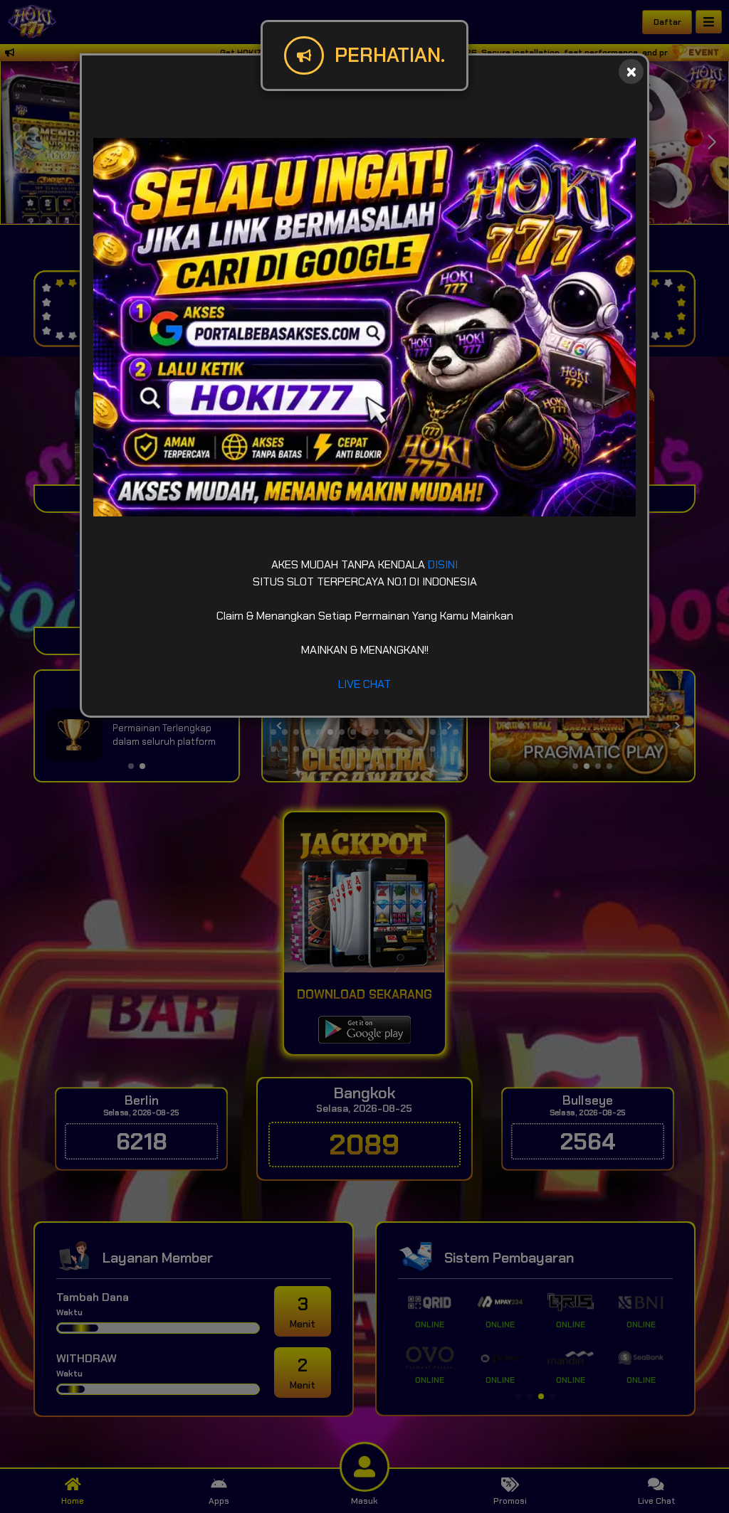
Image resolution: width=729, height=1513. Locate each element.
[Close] (631, 71)
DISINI (443, 564)
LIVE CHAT (364, 683)
